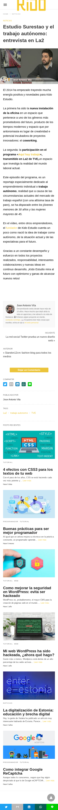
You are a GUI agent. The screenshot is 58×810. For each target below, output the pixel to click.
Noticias (16, 14)
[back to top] (51, 797)
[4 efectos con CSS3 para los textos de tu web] (29, 445)
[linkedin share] (17, 384)
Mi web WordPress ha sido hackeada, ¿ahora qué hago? (28, 653)
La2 (5, 413)
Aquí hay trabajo (29, 154)
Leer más (27, 480)
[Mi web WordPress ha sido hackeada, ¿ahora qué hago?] (29, 626)
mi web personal (32, 323)
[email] (17, 807)
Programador (10, 521)
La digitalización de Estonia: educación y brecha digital (28, 712)
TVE (33, 413)
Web (16, 581)
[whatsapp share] (24, 384)
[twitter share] (5, 384)
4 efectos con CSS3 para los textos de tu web (28, 471)
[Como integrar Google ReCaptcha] (29, 745)
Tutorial (8, 462)
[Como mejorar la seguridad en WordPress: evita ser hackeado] (29, 563)
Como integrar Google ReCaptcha (23, 771)
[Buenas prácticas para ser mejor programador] (29, 504)
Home (5, 14)
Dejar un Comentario (29, 370)
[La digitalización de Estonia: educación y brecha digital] (29, 685)
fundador (11, 227)
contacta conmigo (13, 320)
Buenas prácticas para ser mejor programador (26, 531)
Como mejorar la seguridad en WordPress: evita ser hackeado (27, 592)
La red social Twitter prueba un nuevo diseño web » (30, 338)
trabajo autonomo (19, 413)
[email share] (11, 384)
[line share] (30, 384)
